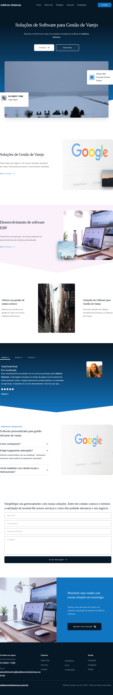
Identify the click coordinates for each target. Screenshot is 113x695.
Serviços (44, 665)
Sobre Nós (45, 660)
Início (67, 665)
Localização (70, 670)
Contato (44, 669)
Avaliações (69, 661)
